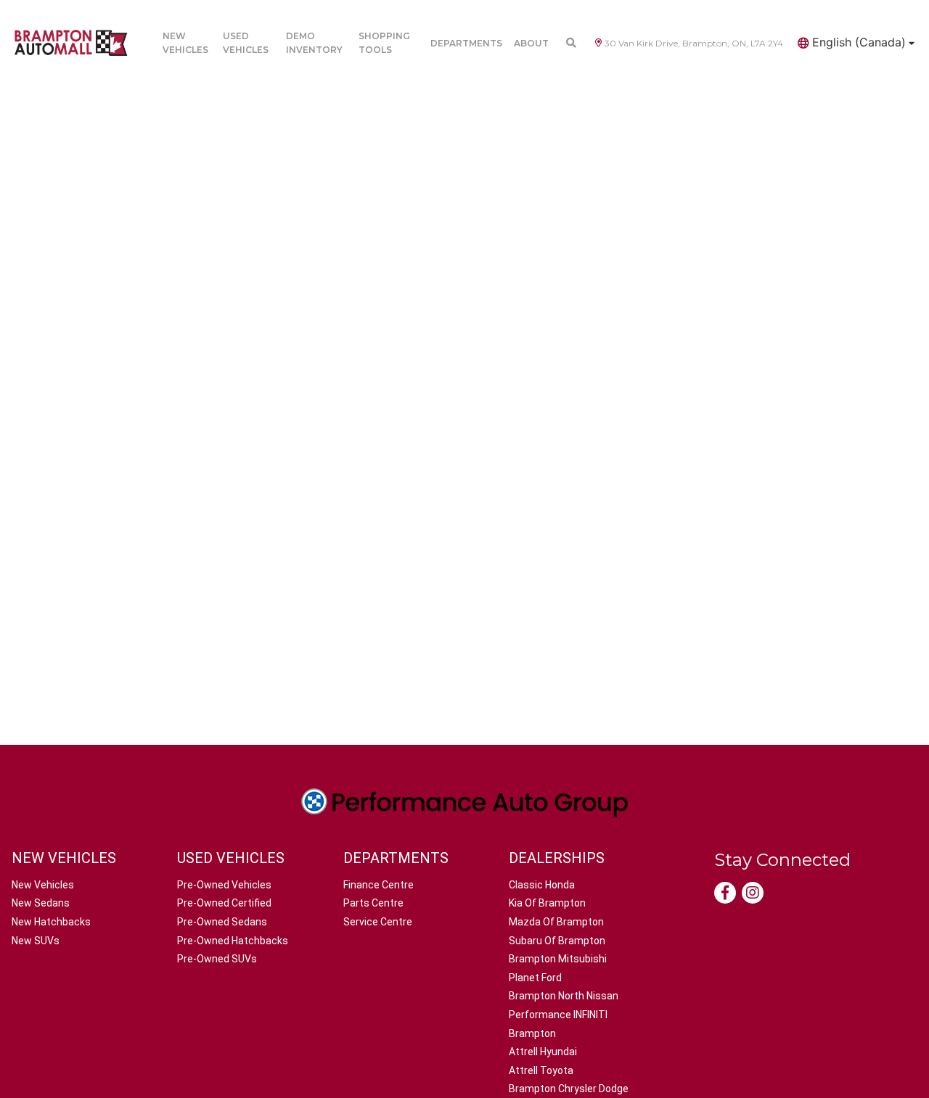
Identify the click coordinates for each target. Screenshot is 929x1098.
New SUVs (36, 940)
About (531, 43)
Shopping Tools (384, 42)
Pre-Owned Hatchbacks (232, 940)
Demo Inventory (314, 42)
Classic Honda (542, 885)
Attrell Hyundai (543, 1051)
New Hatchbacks (51, 922)
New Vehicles (185, 42)
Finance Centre (378, 885)
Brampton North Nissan (563, 996)
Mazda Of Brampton (556, 922)
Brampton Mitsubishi (558, 959)
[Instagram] (753, 893)
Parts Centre (373, 903)
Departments (466, 43)
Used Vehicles (246, 42)
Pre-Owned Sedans (222, 922)
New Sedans (41, 903)
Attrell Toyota (541, 1070)
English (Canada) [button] (859, 42)
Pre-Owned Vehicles (224, 885)
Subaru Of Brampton (557, 940)
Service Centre (377, 922)
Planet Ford (535, 977)
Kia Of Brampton (547, 903)
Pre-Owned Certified (224, 903)
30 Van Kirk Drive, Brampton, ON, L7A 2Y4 (694, 43)
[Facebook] (725, 893)
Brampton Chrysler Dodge (569, 1088)
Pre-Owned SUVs (217, 959)
